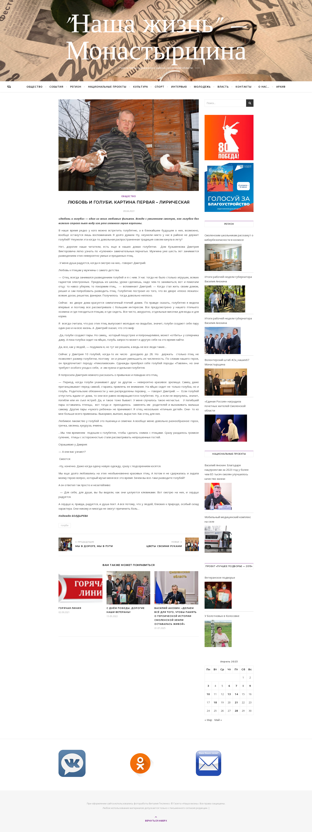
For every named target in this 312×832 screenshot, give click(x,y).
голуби (64, 525)
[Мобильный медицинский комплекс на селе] (218, 540)
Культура (140, 86)
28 (236, 710)
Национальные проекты (107, 86)
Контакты (244, 86)
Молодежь (202, 86)
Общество (35, 86)
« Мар (208, 720)
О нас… (263, 86)
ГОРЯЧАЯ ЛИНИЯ (69, 608)
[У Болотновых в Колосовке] (218, 634)
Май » (218, 720)
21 (236, 702)
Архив (280, 86)
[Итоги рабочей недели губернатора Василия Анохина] (225, 298)
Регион (75, 86)
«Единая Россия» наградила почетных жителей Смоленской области (225, 406)
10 (208, 694)
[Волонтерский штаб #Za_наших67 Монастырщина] (226, 382)
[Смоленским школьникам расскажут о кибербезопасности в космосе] (223, 257)
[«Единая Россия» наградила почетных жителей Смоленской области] (226, 428)
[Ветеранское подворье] (218, 596)
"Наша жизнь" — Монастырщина (156, 38)
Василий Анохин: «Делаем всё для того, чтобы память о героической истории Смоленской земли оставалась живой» (175, 616)
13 (229, 694)
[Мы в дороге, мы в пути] (65, 544)
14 (236, 694)
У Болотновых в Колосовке (222, 616)
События (56, 86)
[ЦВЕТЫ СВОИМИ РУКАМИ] (192, 544)
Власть (223, 86)
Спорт (159, 86)
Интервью (179, 86)
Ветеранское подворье (220, 577)
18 (215, 702)
